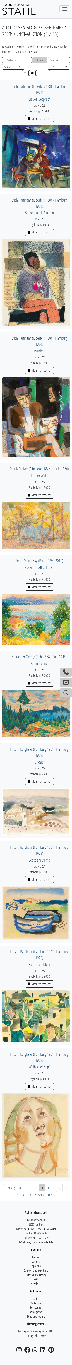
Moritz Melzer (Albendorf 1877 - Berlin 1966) (39, 468)
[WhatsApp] (36, 1351)
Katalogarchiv (36, 1312)
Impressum (36, 1266)
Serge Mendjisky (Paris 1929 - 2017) (39, 560)
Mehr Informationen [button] (41, 119)
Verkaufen (36, 1303)
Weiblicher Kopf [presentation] (39, 1066)
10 (29, 1195)
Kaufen (36, 1299)
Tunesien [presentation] (39, 762)
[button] (25, 73)
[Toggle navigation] (64, 9)
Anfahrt (36, 1262)
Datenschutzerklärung (36, 1275)
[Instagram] (20, 1351)
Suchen (40, 60)
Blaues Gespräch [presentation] (39, 99)
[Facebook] (28, 1351)
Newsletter (36, 1284)
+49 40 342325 (30, 1229)
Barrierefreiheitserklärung (36, 1270)
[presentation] (36, 156)
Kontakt (36, 1257)
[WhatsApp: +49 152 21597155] (66, 692)
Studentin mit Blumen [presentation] (39, 212)
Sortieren (42, 73)
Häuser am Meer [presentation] (39, 964)
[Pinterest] (52, 1351)
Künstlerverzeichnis (36, 1316)
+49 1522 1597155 (41, 1238)
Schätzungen (36, 1307)
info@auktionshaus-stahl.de (39, 1242)
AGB (36, 1279)
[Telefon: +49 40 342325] (66, 672)
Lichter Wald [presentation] (39, 475)
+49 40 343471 (49, 1229)
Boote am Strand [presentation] (39, 860)
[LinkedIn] (44, 1351)
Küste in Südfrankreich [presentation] (39, 567)
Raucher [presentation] (39, 351)
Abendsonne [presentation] (39, 663)
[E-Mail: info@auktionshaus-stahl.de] (66, 682)
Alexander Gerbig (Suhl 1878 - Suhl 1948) (39, 656)
